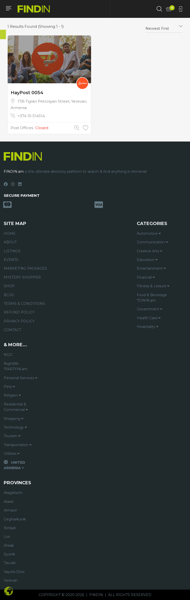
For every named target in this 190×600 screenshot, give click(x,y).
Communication (151, 242)
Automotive (148, 233)
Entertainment (150, 268)
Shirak (9, 545)
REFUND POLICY (19, 312)
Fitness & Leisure (152, 286)
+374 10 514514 (31, 116)
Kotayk (10, 528)
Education (146, 259)
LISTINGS (12, 251)
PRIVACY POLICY (19, 321)
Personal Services (19, 378)
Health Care (147, 318)
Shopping (12, 418)
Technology (14, 427)
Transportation (16, 445)
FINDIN (96, 595)
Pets (8, 386)
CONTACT (12, 330)
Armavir (10, 510)
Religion (11, 395)
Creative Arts (148, 251)
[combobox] (164, 26)
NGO (8, 354)
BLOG (9, 295)
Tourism (11, 436)
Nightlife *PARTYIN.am (15, 366)
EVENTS (11, 259)
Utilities (10, 453)
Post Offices (22, 127)
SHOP (9, 286)
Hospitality (146, 326)
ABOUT (10, 242)
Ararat (9, 501)
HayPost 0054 (27, 92)
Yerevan (11, 580)
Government (148, 309)
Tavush (10, 563)
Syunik (9, 554)
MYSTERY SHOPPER (22, 277)
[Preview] (76, 128)
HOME (10, 233)
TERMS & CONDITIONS (24, 303)
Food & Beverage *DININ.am (152, 298)
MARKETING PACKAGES (25, 268)
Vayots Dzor (14, 572)
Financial (145, 277)
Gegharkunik (15, 519)
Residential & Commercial (15, 407)
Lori (7, 536)
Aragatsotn (13, 492)
